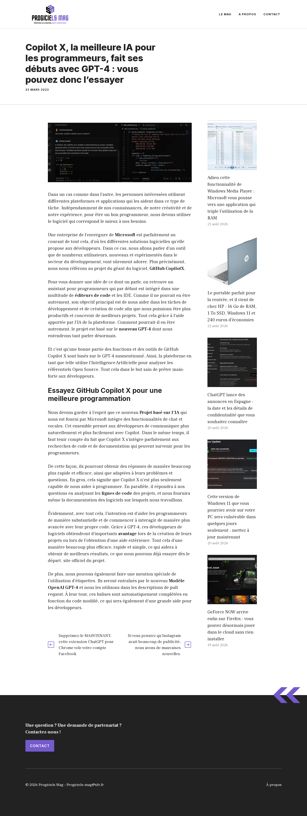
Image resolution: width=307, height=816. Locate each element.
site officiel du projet (84, 561)
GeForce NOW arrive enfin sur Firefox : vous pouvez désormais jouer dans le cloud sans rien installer (231, 625)
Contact (271, 14)
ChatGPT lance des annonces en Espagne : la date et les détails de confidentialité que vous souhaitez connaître (231, 408)
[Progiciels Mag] (50, 14)
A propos (247, 14)
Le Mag (225, 14)
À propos (274, 784)
